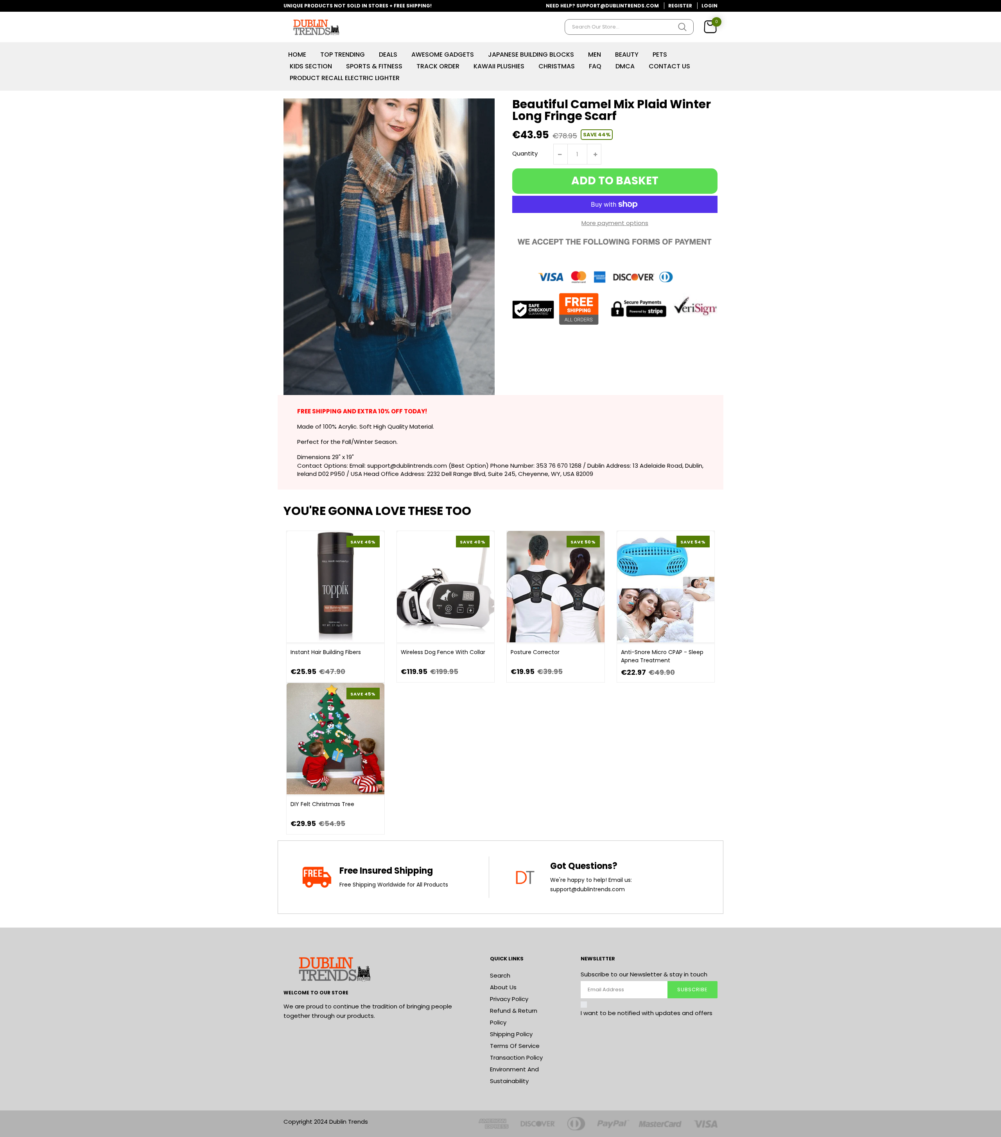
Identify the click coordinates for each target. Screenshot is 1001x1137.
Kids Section (311, 66)
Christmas (556, 66)
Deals (388, 54)
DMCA (625, 66)
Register (680, 5)
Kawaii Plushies (499, 66)
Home (297, 54)
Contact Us (669, 66)
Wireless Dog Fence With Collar (443, 652)
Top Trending (342, 54)
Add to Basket (614, 180)
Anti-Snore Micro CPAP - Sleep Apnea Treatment (662, 656)
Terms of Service (515, 1046)
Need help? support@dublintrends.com (602, 5)
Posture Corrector (535, 652)
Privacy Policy (509, 999)
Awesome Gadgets (442, 54)
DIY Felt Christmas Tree (322, 804)
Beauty (627, 54)
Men (594, 54)
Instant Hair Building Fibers (326, 652)
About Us (503, 987)
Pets (660, 54)
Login (709, 5)
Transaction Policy (516, 1057)
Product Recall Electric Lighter (345, 77)
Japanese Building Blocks (531, 54)
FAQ (595, 66)
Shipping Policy (511, 1034)
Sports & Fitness (374, 66)
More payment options (614, 223)
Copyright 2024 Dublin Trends (325, 1121)
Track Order (437, 66)
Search (500, 975)
